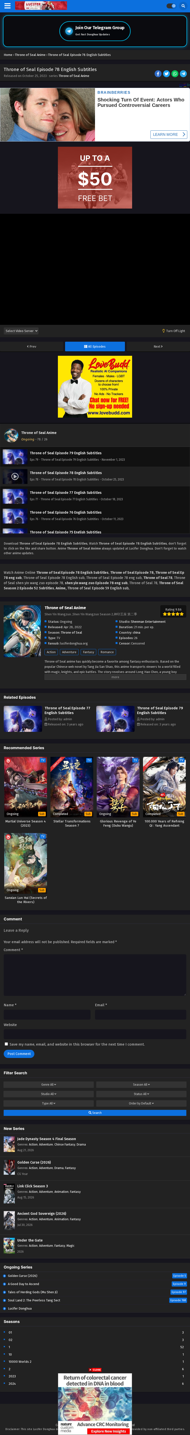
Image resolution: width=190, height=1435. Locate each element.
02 (10, 1340)
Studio (47, 1094)
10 (10, 1354)
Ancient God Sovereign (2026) (41, 1214)
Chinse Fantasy (64, 1144)
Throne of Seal (71, 632)
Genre (47, 1084)
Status (140, 1094)
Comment (13, 950)
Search (97, 1113)
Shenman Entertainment (148, 621)
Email (101, 1005)
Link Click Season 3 (32, 1186)
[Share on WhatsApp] (175, 74)
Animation (61, 1192)
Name (10, 1005)
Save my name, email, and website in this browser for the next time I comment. (77, 1044)
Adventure (69, 652)
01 (10, 1332)
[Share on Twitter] (167, 74)
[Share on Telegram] (184, 74)
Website (10, 1025)
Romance (107, 652)
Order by (140, 1103)
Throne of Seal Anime (74, 76)
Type (47, 1103)
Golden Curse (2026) (34, 1162)
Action (51, 652)
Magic (70, 1245)
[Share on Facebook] (158, 74)
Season (140, 1084)
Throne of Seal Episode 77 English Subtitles (67, 710)
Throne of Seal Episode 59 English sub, (98, 588)
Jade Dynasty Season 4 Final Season (46, 1139)
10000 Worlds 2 (20, 1361)
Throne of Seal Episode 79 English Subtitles (160, 710)
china (136, 632)
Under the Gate (30, 1240)
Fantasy (88, 652)
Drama (81, 1144)
